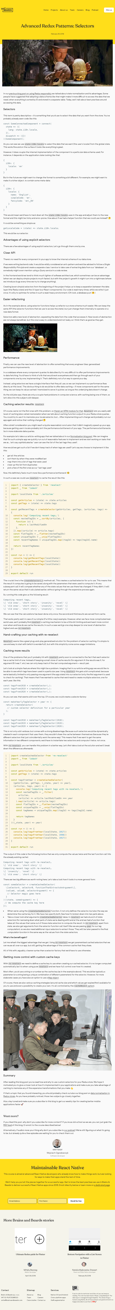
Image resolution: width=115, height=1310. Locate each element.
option (84, 986)
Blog (88, 10)
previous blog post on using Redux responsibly (30, 93)
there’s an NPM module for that (68, 411)
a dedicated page (102, 1185)
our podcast (69, 1130)
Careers (80, 10)
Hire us (109, 10)
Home (46, 10)
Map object (53, 977)
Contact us (41, 1300)
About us (64, 10)
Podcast (95, 10)
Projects (54, 10)
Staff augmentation (58, 1300)
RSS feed (7, 1125)
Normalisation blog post (81, 436)
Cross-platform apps (58, 1297)
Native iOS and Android (59, 1295)
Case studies (32, 1300)
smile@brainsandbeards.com (11, 1300)
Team (72, 10)
